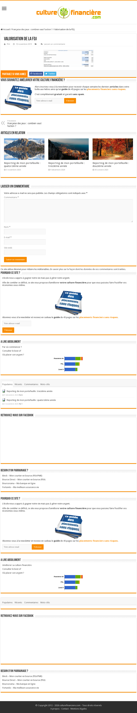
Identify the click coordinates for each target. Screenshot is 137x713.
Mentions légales (79, 708)
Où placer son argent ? (13, 354)
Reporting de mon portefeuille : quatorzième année (22, 165)
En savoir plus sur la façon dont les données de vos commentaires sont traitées (87, 269)
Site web (8, 247)
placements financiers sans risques (106, 89)
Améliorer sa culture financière (17, 565)
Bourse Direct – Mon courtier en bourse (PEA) (23, 479)
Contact (65, 708)
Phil (8, 44)
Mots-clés (45, 384)
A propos (54, 708)
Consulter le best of (11, 351)
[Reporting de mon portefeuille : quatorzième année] (3, 400)
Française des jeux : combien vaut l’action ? (24, 123)
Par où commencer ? (12, 347)
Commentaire (11, 197)
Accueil (6, 29)
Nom (7, 227)
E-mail (8, 237)
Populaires (7, 384)
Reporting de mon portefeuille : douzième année (111, 165)
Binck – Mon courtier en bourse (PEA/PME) (22, 475)
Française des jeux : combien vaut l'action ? (32, 29)
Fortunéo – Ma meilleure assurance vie (20, 487)
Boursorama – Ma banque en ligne (18, 483)
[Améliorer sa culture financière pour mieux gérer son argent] (68, 12)
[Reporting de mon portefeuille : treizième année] (3, 391)
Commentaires (31, 384)
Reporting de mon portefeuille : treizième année (66, 165)
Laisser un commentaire (54, 44)
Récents (18, 384)
